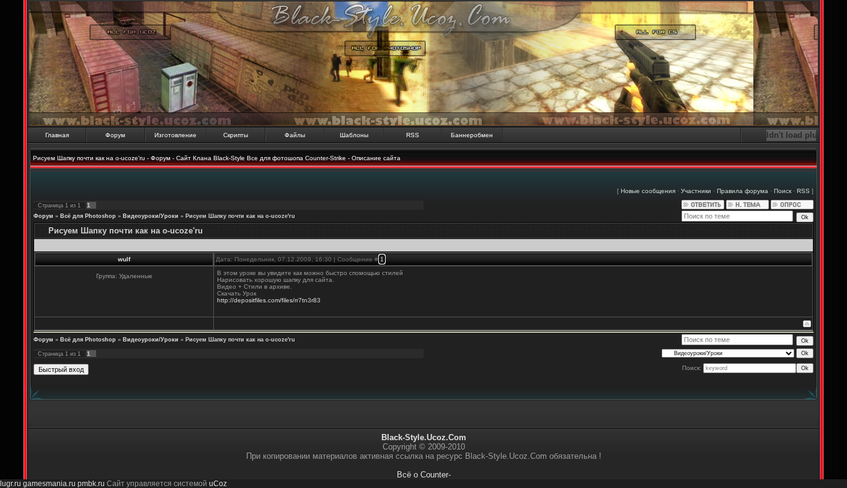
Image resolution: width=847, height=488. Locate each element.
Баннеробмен (472, 135)
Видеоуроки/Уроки (151, 216)
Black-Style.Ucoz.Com (423, 437)
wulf (124, 259)
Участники (696, 191)
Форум (115, 135)
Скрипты (235, 135)
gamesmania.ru (49, 483)
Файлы (295, 135)
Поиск (782, 191)
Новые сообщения (648, 191)
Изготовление (175, 135)
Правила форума (742, 191)
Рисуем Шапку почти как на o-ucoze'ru (240, 216)
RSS (412, 135)
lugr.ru (10, 483)
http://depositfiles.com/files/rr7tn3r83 (269, 300)
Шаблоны (354, 135)
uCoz (218, 483)
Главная (57, 135)
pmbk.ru (91, 483)
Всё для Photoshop (88, 216)
